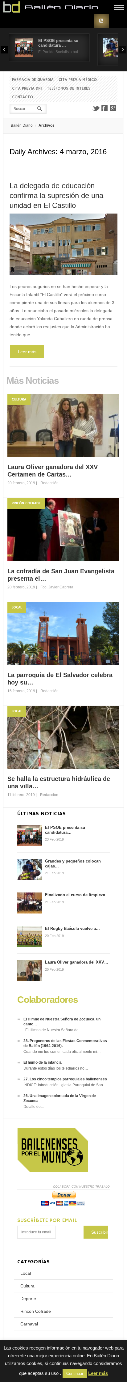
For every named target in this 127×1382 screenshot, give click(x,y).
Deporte (28, 1298)
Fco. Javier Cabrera (56, 587)
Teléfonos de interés (69, 88)
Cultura (19, 399)
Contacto (22, 97)
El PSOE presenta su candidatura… (65, 830)
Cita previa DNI (27, 88)
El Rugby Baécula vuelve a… (72, 928)
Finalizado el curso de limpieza (75, 894)
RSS (101, 21)
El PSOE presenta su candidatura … (58, 43)
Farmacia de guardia (33, 80)
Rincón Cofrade (26, 503)
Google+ (113, 108)
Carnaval (29, 1323)
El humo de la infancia (42, 1062)
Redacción (49, 483)
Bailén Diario (22, 125)
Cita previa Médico (78, 80)
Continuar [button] (74, 1373)
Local (17, 607)
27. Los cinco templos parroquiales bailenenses (65, 1079)
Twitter (96, 108)
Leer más (27, 351)
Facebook (104, 108)
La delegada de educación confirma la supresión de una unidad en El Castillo (56, 195)
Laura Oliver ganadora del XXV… (76, 962)
